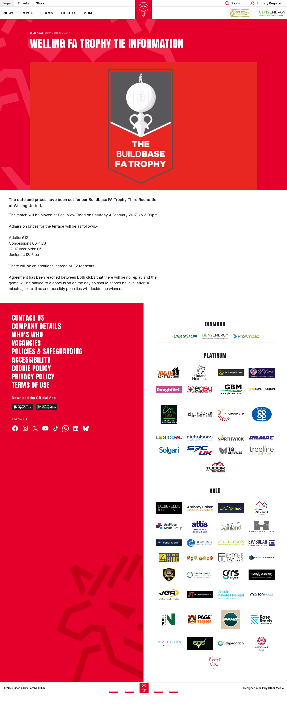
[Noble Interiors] (169, 619)
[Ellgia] (231, 542)
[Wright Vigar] (215, 662)
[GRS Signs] (231, 574)
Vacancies (26, 343)
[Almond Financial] (200, 372)
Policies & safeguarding (47, 351)
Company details (36, 326)
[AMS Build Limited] (262, 508)
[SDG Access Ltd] (200, 643)
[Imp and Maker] (262, 574)
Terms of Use (31, 385)
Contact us (28, 318)
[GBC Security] (169, 574)
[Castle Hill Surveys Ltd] (262, 526)
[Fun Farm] (200, 557)
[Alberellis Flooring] (169, 508)
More (88, 13)
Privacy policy (33, 376)
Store (40, 3)
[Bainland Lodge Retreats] (231, 527)
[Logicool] (169, 437)
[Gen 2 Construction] (262, 389)
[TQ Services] (231, 450)
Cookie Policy (31, 368)
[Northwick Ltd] (231, 437)
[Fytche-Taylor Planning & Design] (231, 557)
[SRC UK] (200, 450)
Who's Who (27, 334)
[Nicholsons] (200, 437)
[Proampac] (246, 336)
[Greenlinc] (169, 414)
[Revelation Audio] (169, 643)
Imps (7, 3)
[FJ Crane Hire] (169, 558)
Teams (46, 13)
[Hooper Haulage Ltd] (200, 414)
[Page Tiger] (200, 619)
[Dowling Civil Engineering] (200, 542)
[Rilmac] (262, 437)
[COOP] (262, 414)
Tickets (23, 3)
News (9, 13)
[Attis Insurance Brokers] (200, 526)
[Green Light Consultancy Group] (200, 575)
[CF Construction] (169, 542)
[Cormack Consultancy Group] (262, 373)
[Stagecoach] (231, 643)
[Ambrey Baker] (200, 508)
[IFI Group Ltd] (231, 414)
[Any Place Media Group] (169, 526)
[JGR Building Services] (169, 594)
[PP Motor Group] (231, 619)
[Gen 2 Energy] (215, 336)
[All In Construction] (169, 372)
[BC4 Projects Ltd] (231, 372)
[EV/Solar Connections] (262, 543)
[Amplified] (231, 508)
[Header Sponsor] (272, 13)
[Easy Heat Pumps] (200, 389)
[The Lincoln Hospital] (231, 594)
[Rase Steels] (262, 619)
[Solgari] (169, 450)
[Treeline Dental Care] (262, 450)
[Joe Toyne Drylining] (200, 594)
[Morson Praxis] (262, 594)
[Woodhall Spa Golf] (262, 643)
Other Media (276, 688)
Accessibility (31, 360)
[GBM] (231, 389)
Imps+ (27, 13)
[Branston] (184, 336)
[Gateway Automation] (262, 557)
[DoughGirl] (169, 389)
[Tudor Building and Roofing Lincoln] (215, 467)
